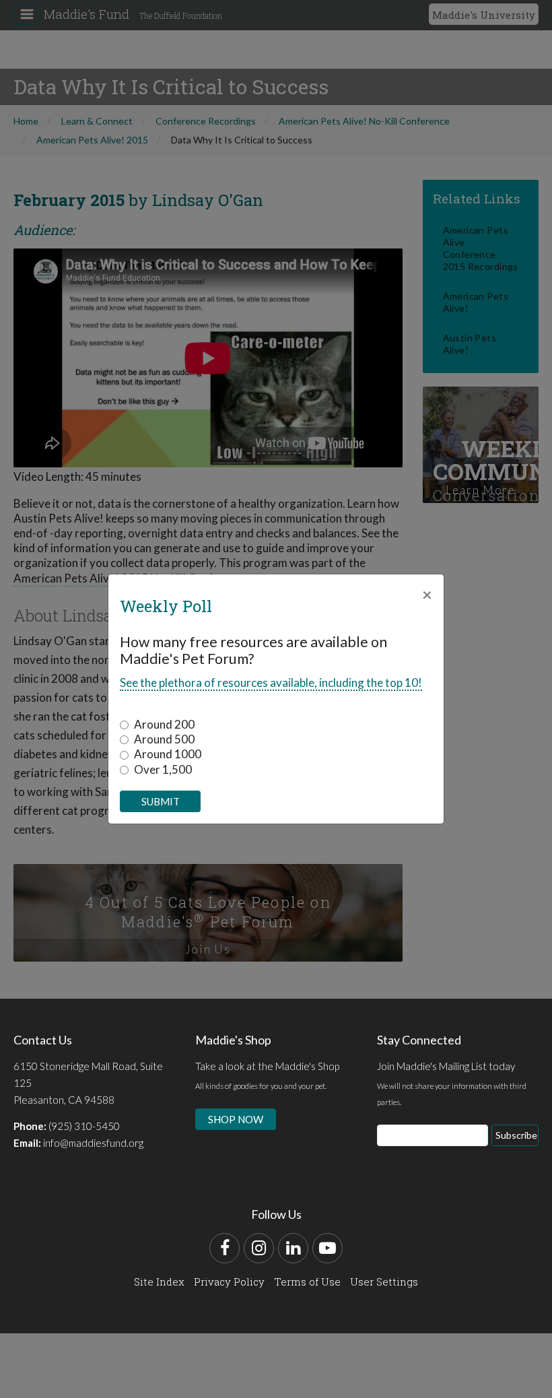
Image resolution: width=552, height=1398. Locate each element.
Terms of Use (307, 1281)
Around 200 (164, 724)
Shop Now (235, 1119)
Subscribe (516, 1135)
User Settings (384, 1281)
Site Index (159, 1281)
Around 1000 (167, 754)
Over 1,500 (163, 769)
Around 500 (164, 739)
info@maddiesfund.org (93, 1143)
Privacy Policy (229, 1281)
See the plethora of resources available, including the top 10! (271, 682)
